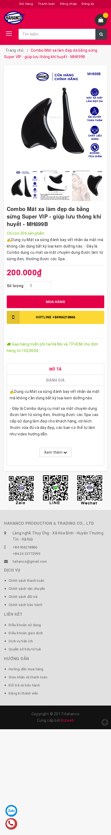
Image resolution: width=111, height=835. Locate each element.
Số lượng (15, 286)
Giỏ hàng (26, 4)
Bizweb (67, 720)
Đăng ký (88, 4)
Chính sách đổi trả (23, 597)
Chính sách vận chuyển (27, 589)
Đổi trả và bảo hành (24, 685)
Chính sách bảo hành (25, 605)
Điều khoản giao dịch (26, 633)
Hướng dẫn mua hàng (26, 669)
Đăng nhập (68, 4)
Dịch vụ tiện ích (21, 641)
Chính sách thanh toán (26, 581)
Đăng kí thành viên (23, 693)
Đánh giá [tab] (55, 380)
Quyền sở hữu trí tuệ (25, 649)
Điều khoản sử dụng (25, 625)
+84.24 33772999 (26, 554)
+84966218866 (55, 317)
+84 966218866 (25, 547)
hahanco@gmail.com (30, 561)
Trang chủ (14, 50)
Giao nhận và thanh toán (28, 677)
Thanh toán (46, 4)
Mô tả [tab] (55, 369)
